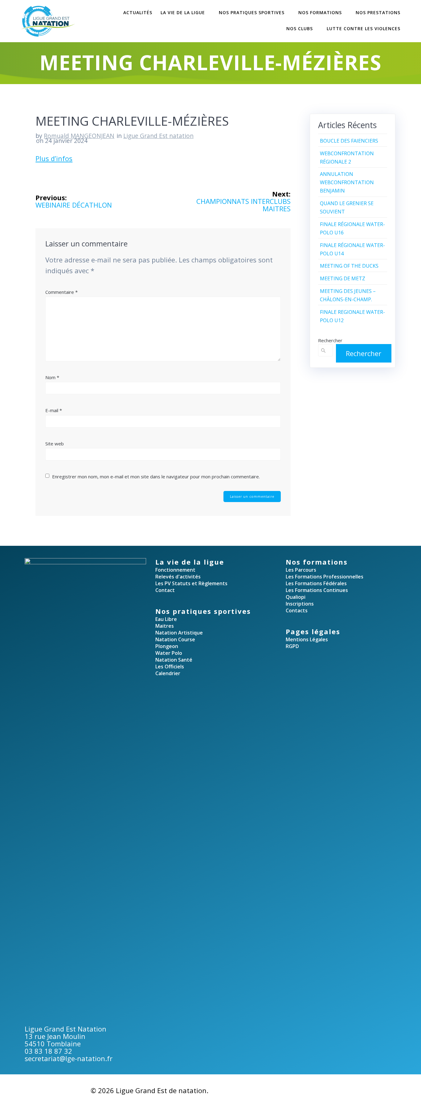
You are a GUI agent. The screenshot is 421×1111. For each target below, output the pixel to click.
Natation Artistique (179, 632)
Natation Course (175, 639)
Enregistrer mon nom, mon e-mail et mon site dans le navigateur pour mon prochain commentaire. (156, 476)
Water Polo (168, 653)
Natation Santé (173, 659)
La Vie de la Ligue (183, 12)
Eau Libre (166, 619)
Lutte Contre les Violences (363, 28)
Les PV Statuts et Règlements (191, 583)
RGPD (292, 646)
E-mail (53, 410)
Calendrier (167, 673)
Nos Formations (320, 12)
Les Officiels (169, 666)
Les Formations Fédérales (316, 583)
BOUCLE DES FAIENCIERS (349, 140)
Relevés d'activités (178, 576)
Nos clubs (299, 28)
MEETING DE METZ (342, 278)
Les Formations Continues (317, 590)
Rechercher (330, 340)
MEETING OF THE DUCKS (349, 265)
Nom (52, 377)
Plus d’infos (53, 158)
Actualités (137, 12)
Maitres (164, 625)
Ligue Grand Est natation (158, 136)
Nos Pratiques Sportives (251, 12)
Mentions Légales (307, 639)
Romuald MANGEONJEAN (79, 136)
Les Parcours (301, 569)
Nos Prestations (378, 12)
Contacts (297, 610)
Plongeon (166, 646)
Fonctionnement (175, 569)
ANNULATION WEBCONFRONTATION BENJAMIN (347, 182)
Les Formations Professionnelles (324, 576)
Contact (165, 590)
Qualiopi (295, 597)
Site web (54, 443)
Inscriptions (300, 603)
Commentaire (61, 292)
